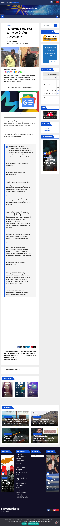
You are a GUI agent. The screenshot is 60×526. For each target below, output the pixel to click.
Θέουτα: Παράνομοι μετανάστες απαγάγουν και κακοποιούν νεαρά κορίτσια (44, 421)
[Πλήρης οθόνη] (56, 117)
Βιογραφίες (7, 477)
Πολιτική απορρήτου (33, 523)
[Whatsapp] (21, 72)
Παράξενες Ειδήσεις (37, 433)
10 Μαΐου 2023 (54, 486)
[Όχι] (58, 522)
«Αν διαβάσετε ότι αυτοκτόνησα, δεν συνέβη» (44, 437)
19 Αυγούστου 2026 (39, 423)
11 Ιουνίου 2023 (10, 486)
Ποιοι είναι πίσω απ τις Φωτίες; (13, 437)
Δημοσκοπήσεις (48, 157)
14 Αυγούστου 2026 (10, 440)
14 (55, 87)
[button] (54, 16)
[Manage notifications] (56, 522)
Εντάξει (24, 523)
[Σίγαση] (54, 117)
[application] (50, 115)
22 (58, 90)
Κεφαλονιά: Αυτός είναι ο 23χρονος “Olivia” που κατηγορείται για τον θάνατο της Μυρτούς (22, 494)
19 (49, 90)
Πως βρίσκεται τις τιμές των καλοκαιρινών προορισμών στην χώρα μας (15, 421)
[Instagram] (6, 72)
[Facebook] (24, 72)
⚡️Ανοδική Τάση (48, 155)
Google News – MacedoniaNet (20, 114)
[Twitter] (8, 72)
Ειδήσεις (9, 25)
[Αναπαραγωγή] (45, 117)
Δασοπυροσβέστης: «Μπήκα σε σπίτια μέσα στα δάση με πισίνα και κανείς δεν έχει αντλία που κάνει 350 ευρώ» (11, 355)
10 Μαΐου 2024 (50, 165)
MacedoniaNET (30, 8)
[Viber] (19, 72)
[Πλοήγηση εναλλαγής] (29, 16)
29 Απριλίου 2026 (38, 440)
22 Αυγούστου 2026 (10, 423)
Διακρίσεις (52, 477)
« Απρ (44, 101)
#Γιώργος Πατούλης (22, 43)
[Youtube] (11, 72)
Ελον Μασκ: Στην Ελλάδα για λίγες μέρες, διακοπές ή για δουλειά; (28, 353)
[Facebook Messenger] (13, 72)
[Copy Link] (16, 72)
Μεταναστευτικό (36, 416)
